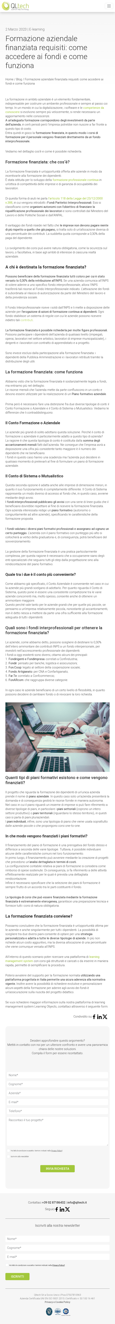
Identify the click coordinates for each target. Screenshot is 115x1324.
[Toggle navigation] (109, 6)
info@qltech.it (77, 1202)
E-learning (37, 29)
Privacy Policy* (56, 1151)
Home (9, 79)
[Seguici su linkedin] (62, 1209)
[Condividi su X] (104, 1016)
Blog (19, 79)
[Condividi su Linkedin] (99, 1016)
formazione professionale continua (76, 180)
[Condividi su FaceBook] (94, 1016)
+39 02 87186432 (53, 1202)
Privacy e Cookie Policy (57, 1302)
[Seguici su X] (67, 1209)
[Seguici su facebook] (57, 1209)
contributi (27, 320)
